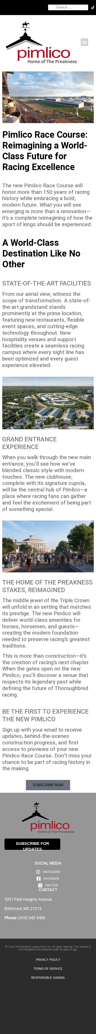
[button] (84, 42)
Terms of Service (48, 968)
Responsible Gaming (48, 977)
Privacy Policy (48, 959)
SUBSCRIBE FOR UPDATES (32, 845)
